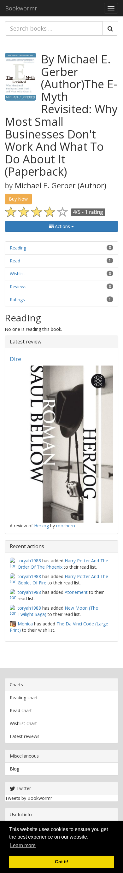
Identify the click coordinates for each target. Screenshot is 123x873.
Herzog (41, 526)
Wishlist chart (23, 723)
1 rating (94, 211)
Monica (25, 624)
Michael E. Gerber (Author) (60, 185)
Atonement (76, 592)
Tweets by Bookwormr (28, 798)
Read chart (21, 710)
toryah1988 (29, 561)
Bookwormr (21, 8)
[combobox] (53, 28)
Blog (14, 769)
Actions (62, 226)
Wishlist (17, 274)
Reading (18, 248)
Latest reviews (24, 736)
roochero (65, 526)
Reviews (18, 287)
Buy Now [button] (18, 199)
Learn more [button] (23, 845)
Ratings (17, 299)
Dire (15, 359)
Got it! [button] (61, 861)
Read (15, 261)
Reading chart (24, 697)
